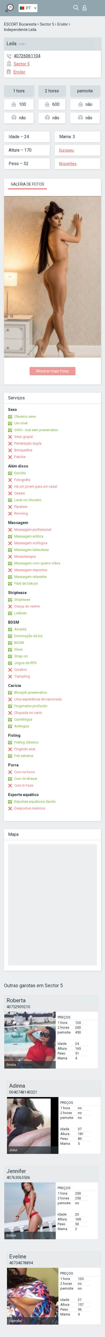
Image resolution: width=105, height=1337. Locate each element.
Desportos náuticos (29, 808)
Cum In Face (23, 785)
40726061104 (27, 55)
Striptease (22, 600)
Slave (18, 649)
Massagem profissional (32, 530)
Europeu (66, 150)
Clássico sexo (25, 416)
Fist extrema (23, 756)
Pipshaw (20, 507)
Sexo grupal (23, 437)
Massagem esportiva (30, 570)
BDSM (19, 643)
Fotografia (22, 480)
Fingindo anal (24, 749)
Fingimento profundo (30, 706)
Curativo (20, 670)
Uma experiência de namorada (38, 699)
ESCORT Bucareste (20, 24)
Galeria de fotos (27, 184)
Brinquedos (23, 450)
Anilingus (21, 726)
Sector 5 (47, 24)
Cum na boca (24, 772)
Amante (20, 629)
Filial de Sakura (26, 583)
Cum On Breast (25, 779)
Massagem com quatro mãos (37, 563)
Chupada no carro (28, 713)
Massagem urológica (30, 543)
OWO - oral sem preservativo (36, 430)
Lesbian (20, 613)
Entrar (86, 6)
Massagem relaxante (30, 577)
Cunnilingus (23, 719)
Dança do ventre (27, 606)
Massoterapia (25, 556)
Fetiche (20, 457)
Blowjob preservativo (30, 692)
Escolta (20, 473)
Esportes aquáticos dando (35, 802)
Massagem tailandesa (31, 550)
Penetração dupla (27, 443)
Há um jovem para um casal (35, 486)
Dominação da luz (28, 636)
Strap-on (21, 656)
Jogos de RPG (25, 663)
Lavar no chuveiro (27, 500)
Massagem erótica (28, 536)
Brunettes (67, 163)
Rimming (21, 513)
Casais (19, 493)
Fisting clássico (26, 742)
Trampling (22, 676)
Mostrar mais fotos (52, 371)
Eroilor (62, 24)
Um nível (20, 423)
